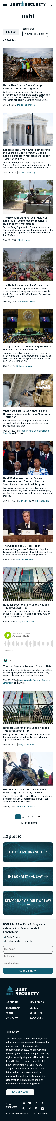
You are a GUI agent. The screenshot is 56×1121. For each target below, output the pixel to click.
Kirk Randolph (42, 501)
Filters (11, 31)
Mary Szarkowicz (25, 621)
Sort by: (28, 28)
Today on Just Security (19, 941)
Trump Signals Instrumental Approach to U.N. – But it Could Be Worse (27, 348)
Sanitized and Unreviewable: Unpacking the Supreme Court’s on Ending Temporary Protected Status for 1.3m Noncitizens (26, 154)
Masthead (13, 1007)
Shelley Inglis (24, 240)
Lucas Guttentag (26, 172)
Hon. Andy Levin (24, 559)
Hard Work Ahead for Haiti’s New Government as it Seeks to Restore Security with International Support (23, 481)
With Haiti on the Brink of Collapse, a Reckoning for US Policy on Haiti (25, 791)
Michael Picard (25, 431)
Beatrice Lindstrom (26, 806)
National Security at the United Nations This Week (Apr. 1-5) (26, 606)
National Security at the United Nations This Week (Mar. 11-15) (26, 729)
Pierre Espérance (26, 105)
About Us (12, 1002)
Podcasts (36, 1018)
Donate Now (20, 1092)
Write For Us (14, 1013)
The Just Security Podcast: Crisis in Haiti (27, 666)
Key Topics (37, 1002)
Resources (37, 1013)
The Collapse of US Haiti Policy (21, 545)
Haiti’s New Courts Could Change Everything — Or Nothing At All (22, 87)
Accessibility (40, 1113)
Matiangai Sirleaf (26, 301)
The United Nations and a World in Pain (26, 285)
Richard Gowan (24, 366)
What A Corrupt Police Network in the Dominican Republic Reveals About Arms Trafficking (27, 413)
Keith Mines (24, 501)
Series (34, 1007)
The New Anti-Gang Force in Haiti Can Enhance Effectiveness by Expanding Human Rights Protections (25, 220)
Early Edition (13, 937)
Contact (12, 1018)
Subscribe (26, 970)
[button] (50, 4)
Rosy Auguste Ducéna (29, 680)
